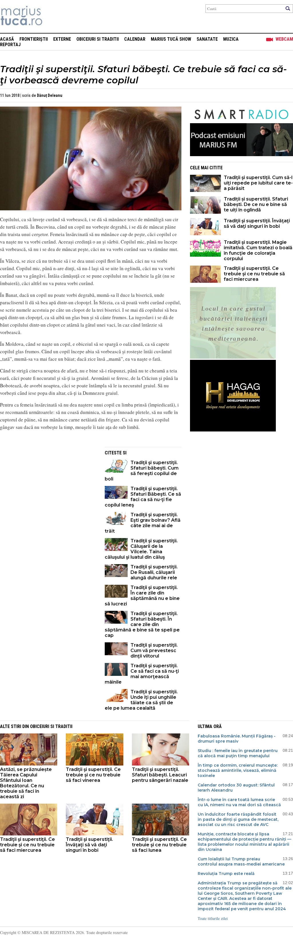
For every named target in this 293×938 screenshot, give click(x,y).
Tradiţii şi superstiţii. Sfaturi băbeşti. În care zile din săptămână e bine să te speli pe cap (142, 624)
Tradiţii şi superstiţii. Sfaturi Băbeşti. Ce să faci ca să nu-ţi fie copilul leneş (143, 497)
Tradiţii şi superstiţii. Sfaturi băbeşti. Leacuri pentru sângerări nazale (160, 775)
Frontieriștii (33, 39)
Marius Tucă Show (171, 39)
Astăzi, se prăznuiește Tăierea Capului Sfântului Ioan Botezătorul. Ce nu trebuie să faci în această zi (26, 783)
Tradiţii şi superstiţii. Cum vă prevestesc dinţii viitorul (154, 650)
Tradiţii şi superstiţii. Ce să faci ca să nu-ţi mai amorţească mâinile (142, 674)
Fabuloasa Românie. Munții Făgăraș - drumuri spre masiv (237, 738)
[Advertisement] (48, 487)
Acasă (7, 39)
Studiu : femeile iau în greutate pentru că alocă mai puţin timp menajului (238, 753)
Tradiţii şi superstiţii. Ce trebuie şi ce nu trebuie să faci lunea (159, 845)
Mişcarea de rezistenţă (52, 16)
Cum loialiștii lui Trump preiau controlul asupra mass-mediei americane (241, 861)
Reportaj (10, 44)
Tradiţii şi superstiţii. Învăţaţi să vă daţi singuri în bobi (257, 223)
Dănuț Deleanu (49, 95)
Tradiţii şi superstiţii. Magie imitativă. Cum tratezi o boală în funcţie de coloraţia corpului (258, 250)
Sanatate (207, 39)
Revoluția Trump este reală (226, 873)
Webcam (284, 39)
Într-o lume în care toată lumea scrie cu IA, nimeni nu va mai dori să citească (239, 802)
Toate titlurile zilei (213, 918)
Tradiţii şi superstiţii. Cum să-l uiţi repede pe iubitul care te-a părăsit (258, 183)
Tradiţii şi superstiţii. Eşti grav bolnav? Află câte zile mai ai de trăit (143, 523)
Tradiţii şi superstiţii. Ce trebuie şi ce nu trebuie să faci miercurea (254, 274)
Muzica (231, 39)
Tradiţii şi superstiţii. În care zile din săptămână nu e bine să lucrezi (142, 596)
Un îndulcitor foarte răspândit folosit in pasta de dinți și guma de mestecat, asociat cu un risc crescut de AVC (238, 819)
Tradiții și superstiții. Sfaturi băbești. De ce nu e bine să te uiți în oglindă (256, 204)
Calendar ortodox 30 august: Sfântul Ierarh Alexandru (236, 787)
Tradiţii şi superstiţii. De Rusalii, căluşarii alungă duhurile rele (154, 572)
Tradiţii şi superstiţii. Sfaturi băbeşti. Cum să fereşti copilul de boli (142, 471)
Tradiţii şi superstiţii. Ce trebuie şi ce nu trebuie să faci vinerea (93, 775)
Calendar (134, 39)
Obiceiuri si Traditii (97, 39)
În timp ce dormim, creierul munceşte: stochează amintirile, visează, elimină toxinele (238, 770)
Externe (62, 39)
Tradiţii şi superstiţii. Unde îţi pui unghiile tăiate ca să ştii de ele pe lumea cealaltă (141, 700)
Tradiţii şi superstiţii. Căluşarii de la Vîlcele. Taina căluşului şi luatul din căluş (141, 549)
